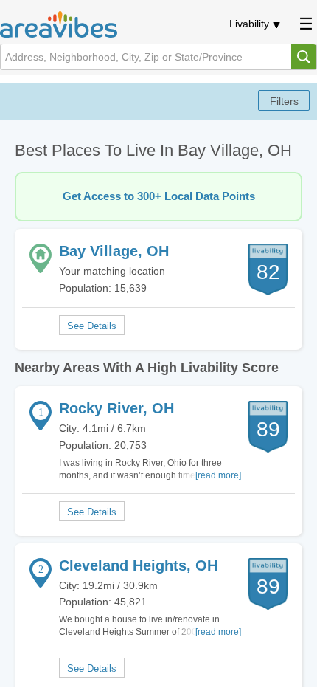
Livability (249, 24)
